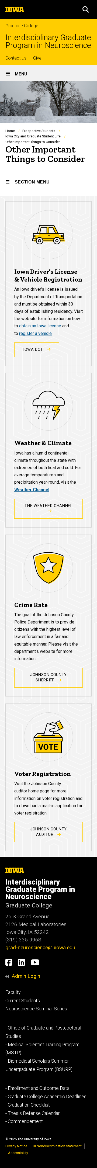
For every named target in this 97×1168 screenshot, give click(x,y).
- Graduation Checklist (27, 1105)
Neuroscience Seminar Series (36, 1008)
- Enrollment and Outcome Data (37, 1088)
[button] (85, 9)
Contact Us (15, 58)
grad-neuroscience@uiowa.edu (40, 947)
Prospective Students (38, 131)
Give (37, 58)
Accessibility (18, 1153)
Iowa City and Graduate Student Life (33, 136)
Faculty (12, 992)
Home (10, 131)
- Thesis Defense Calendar (32, 1113)
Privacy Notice (16, 1146)
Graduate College (21, 25)
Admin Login (26, 976)
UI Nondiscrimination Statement (57, 1146)
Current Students (22, 1000)
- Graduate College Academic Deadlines (45, 1096)
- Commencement (24, 1121)
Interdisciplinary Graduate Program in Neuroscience (48, 41)
